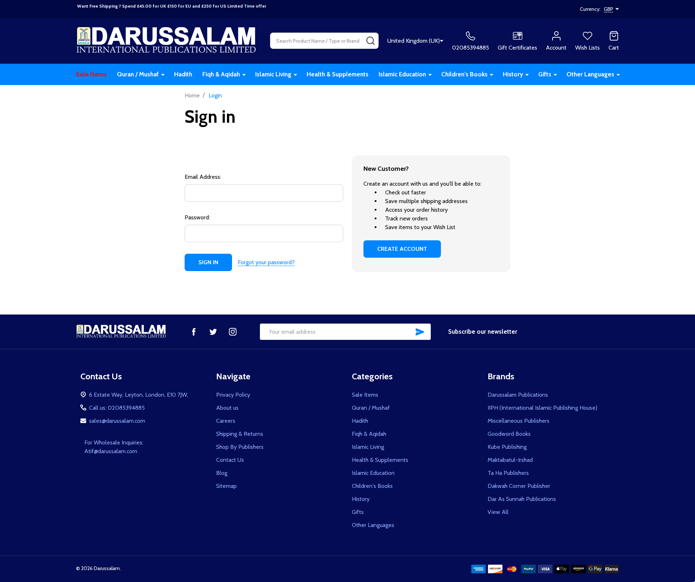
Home (192, 95)
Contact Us (230, 459)
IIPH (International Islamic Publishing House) (542, 407)
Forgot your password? (266, 262)
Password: (197, 217)
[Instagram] (233, 331)
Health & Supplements (337, 74)
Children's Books (464, 74)
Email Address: (203, 176)
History (513, 74)
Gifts (544, 74)
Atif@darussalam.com (110, 451)
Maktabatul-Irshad (510, 459)
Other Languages (590, 74)
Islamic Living (273, 74)
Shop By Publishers (240, 446)
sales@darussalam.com (117, 420)
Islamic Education (402, 74)
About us (227, 407)
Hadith (183, 74)
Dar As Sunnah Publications (522, 498)
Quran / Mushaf (138, 74)
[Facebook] (193, 331)
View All (498, 512)
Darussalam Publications (518, 394)
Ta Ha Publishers (508, 472)
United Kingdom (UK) (413, 40)
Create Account (402, 248)
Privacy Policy (233, 394)
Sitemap (226, 485)
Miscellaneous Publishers (518, 420)
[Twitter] (213, 331)
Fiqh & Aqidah (221, 74)
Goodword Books (509, 433)
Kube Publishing (507, 446)
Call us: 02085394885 (117, 407)
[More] (163, 74)
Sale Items (91, 74)
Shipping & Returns (239, 433)
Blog (221, 472)
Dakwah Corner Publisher (519, 485)
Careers (225, 420)
